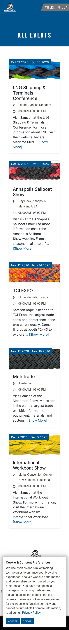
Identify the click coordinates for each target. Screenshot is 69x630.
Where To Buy (56, 7)
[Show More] (23, 248)
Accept (12, 621)
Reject (27, 621)
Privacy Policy (31, 612)
